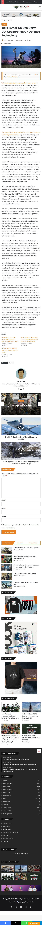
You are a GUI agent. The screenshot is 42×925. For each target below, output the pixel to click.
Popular (7, 543)
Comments (33, 543)
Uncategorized (7, 814)
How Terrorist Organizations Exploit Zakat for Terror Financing (10, 716)
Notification (6, 801)
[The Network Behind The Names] (34, 868)
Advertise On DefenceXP (10, 832)
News (9, 20)
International (7, 795)
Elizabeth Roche (12, 77)
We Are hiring (7, 829)
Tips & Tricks (7, 810)
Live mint (11, 363)
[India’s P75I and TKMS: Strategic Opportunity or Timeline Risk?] (31, 707)
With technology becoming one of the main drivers (18, 83)
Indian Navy (6, 792)
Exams (5, 780)
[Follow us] (39, 751)
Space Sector (7, 807)
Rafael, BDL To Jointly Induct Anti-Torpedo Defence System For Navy (9, 339)
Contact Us (6, 826)
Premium (5, 804)
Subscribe (6, 841)
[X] (18, 389)
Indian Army (6, 786)
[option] (21, 404)
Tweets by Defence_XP (21, 853)
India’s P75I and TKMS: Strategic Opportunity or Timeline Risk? (30, 716)
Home (5, 20)
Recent (19, 543)
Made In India (29, 902)
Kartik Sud (7, 40)
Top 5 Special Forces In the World (25, 573)
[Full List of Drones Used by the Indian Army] (6, 585)
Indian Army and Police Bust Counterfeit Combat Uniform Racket (21, 406)
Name (3, 500)
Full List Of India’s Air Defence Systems (26, 548)
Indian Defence (7, 789)
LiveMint (35, 75)
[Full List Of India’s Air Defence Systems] (6, 550)
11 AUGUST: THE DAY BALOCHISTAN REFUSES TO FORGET (23, 2)
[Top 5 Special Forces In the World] (6, 576)
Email (3, 508)
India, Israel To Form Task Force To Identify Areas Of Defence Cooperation (29, 339)
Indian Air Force (7, 783)
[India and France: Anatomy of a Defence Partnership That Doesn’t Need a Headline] (7, 868)
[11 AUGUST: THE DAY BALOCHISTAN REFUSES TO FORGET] (31, 729)
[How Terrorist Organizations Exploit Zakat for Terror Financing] (10, 707)
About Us (5, 835)
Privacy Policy (7, 823)
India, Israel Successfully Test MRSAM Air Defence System (9, 350)
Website (4, 516)
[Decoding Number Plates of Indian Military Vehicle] (6, 559)
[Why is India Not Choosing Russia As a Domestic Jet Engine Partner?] (6, 567)
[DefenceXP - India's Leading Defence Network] (21, 7)
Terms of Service (8, 838)
